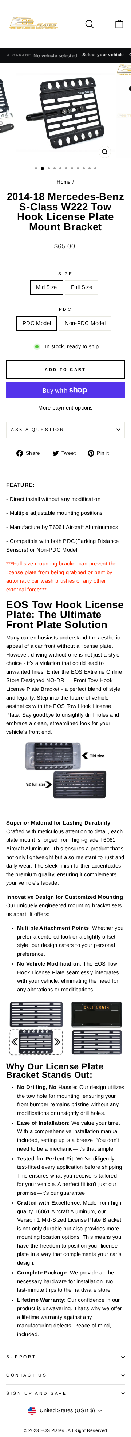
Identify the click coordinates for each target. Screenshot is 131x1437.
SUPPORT (21, 1356)
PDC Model (37, 323)
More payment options (65, 408)
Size (65, 273)
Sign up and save (36, 1393)
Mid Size (46, 287)
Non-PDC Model (85, 323)
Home (64, 182)
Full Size (81, 287)
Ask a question (37, 429)
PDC (65, 309)
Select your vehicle (103, 54)
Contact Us (26, 1375)
